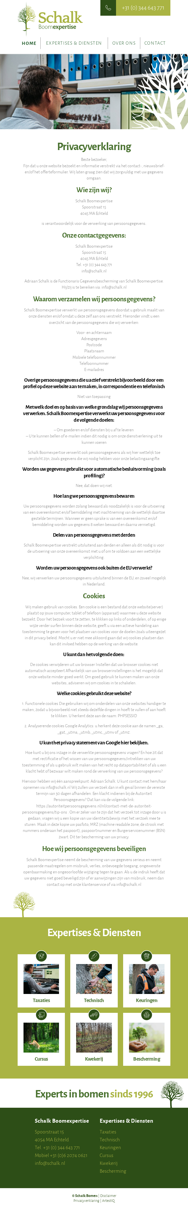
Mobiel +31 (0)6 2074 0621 (61, 1155)
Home (29, 43)
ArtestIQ (108, 1200)
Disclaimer (108, 1195)
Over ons (124, 43)
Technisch (110, 1139)
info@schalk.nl (50, 1163)
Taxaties (108, 1131)
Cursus (106, 1155)
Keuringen (110, 1147)
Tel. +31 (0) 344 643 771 (57, 1147)
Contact (155, 43)
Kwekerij (109, 1163)
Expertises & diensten (74, 43)
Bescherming (113, 1171)
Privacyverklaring (86, 1200)
